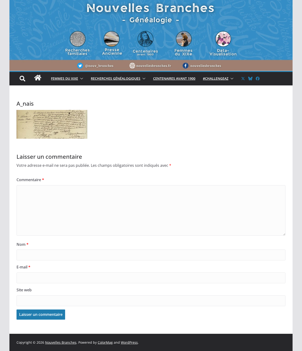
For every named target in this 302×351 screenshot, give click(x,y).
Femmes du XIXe (64, 78)
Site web (24, 289)
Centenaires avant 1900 (174, 78)
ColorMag (105, 342)
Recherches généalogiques (115, 78)
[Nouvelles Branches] (38, 80)
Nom (23, 244)
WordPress (129, 342)
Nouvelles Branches (60, 342)
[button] (80, 78)
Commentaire (30, 179)
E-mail (23, 267)
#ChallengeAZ (215, 78)
